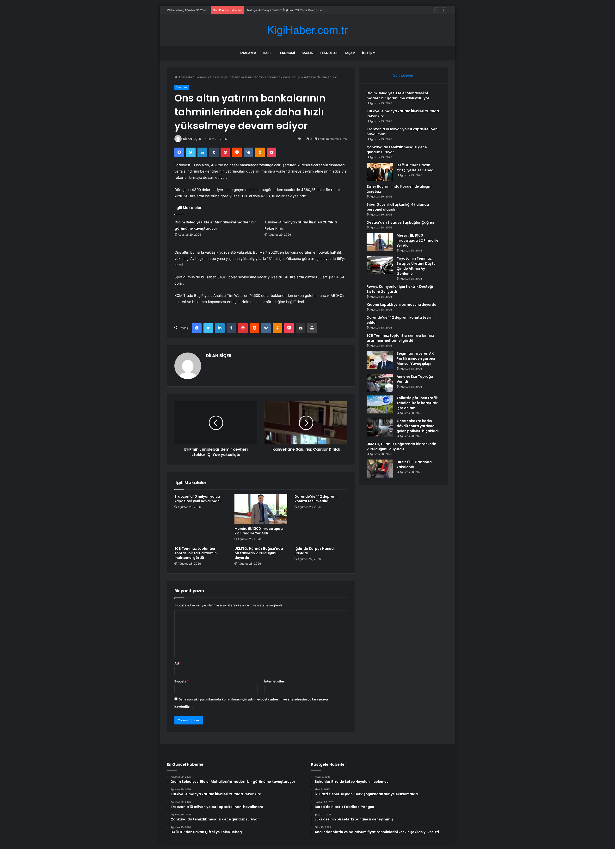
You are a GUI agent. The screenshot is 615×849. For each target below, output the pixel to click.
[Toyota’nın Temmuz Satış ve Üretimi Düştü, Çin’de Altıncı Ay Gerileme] (380, 265)
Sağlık (307, 53)
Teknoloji (329, 53)
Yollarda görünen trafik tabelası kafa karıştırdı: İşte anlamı (417, 402)
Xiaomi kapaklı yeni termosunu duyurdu (401, 304)
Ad (177, 663)
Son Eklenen (403, 75)
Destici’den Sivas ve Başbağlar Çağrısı (400, 222)
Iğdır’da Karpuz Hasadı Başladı (315, 551)
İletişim (368, 53)
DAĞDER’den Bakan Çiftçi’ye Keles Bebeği (415, 168)
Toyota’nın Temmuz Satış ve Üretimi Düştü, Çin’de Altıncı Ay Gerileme (417, 266)
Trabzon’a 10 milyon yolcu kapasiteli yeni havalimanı (284, 10)
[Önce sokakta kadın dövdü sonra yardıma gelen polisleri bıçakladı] (380, 427)
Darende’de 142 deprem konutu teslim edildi (316, 498)
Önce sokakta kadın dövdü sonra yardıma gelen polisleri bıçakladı (418, 426)
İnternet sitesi (275, 681)
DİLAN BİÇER (192, 139)
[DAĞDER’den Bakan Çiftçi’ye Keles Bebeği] (380, 172)
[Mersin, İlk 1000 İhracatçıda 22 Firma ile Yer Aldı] (260, 509)
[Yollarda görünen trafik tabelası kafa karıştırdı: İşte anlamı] (380, 404)
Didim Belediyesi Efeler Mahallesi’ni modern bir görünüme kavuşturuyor (398, 96)
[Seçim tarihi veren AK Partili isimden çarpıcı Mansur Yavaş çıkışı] (380, 360)
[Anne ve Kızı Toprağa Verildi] (380, 383)
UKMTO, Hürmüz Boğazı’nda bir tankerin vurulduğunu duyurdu (258, 553)
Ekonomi (287, 53)
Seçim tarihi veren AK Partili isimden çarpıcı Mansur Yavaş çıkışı (416, 358)
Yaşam (349, 53)
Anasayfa (248, 53)
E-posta (181, 681)
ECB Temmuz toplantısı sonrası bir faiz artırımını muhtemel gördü (196, 553)
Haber (268, 53)
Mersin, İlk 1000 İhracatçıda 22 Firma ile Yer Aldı (258, 531)
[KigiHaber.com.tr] (307, 30)
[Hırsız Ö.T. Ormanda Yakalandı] (380, 469)
